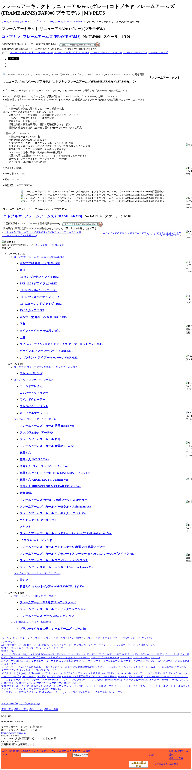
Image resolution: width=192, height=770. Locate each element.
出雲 (22, 337)
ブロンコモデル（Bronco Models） (105, 679)
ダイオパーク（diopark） (14, 673)
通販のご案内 (21, 709)
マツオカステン (34, 686)
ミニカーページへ (128, 645)
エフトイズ (126, 657)
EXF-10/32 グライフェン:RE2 (38, 283)
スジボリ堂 (168, 667)
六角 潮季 (26, 493)
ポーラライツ (11, 683)
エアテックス (65, 657)
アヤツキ (25, 526)
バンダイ (41, 676)
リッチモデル (97, 692)
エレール (145, 657)
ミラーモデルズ (94, 686)
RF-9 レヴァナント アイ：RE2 (39, 276)
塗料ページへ (8, 648)
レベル (108, 692)
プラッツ (81, 679)
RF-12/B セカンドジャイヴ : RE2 (41, 303)
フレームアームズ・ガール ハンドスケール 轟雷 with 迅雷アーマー (62, 546)
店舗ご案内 (7, 709)
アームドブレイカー (32, 386)
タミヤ (73, 673)
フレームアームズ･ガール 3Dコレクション (47, 615)
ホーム (5, 638)
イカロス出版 (172, 654)
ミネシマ (61, 686)
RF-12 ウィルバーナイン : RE (38, 290)
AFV (3, 645)
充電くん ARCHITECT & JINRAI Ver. (44, 479)
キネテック (52, 660)
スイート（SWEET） (149, 667)
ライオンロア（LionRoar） (40, 692)
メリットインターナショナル (129, 686)
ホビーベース (44, 683)
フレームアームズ (158, 52)
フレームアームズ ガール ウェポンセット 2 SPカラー (53, 499)
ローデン (118, 692)
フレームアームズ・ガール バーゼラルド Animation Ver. (55, 506)
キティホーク (38, 660)
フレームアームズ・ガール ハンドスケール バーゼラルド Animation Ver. (66, 533)
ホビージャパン (22, 596)
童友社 (96, 673)
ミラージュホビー (76, 686)
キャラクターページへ (106, 645)
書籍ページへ (8, 651)
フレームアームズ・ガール (41, 419)
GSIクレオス (53, 667)
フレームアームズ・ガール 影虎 (40, 439)
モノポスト (22, 689)
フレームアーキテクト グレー (106, 52)
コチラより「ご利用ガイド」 (50, 245)
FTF (117, 657)
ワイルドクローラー (32, 399)
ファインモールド (153, 676)
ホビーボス (58, 683)
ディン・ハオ (85, 673)
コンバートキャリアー (34, 392)
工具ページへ (23, 648)
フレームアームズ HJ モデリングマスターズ (48, 602)
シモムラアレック (128, 667)
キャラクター (19, 638)
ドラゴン (167, 673)
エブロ (136, 657)
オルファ (155, 657)
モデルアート (165, 686)
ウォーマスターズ (48, 657)
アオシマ (81, 654)
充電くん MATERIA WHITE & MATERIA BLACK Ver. (55, 472)
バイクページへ (65, 645)
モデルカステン (181, 686)
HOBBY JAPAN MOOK (44, 596)
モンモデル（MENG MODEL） (45, 689)
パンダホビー (54, 676)
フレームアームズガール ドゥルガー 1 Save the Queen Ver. (56, 567)
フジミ (72, 679)
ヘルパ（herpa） (160, 679)
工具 (69, 751)
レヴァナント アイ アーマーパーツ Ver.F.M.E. (49, 357)
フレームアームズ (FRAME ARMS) (52, 37)
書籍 (88, 751)
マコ (3, 686)
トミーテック (140, 673)
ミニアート (50, 686)
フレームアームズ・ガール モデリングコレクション (53, 609)
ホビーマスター (72, 683)
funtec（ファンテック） (175, 676)
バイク (32, 751)
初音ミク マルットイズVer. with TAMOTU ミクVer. (52, 586)
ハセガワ (6, 676)
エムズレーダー (9, 703)
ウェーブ (33, 657)
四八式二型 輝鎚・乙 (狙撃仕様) (40, 263)
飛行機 (11, 751)
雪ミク (24, 579)
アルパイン (141, 654)
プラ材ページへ (39, 648)
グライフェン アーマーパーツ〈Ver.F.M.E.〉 (48, 350)
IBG (42, 654)
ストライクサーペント (34, 406)
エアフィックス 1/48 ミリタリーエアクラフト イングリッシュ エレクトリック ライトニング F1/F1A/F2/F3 (142, 233)
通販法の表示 (51, 709)
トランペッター (181, 673)
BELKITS (146, 679)
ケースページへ (57, 648)
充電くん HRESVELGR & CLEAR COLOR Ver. (50, 486)
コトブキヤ (12, 216)
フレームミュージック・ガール (43, 573)
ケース (81, 751)
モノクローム (8, 689)
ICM (37, 654)
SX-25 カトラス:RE (32, 310)
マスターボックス (16, 686)
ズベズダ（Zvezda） (46, 670)
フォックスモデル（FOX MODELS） (41, 679)
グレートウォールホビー (104, 660)
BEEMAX (123, 676)
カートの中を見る (158, 764)
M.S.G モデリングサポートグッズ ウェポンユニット (54, 367)
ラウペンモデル (81, 692)
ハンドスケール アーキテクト (38, 520)
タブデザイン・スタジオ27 (55, 673)
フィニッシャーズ (10, 679)
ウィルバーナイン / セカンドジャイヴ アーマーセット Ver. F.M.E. (61, 344)
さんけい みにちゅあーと (32, 667)
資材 (74, 751)
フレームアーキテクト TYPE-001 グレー (31, 52)
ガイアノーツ (8, 660)
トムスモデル (155, 673)
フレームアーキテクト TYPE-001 (71, 52)
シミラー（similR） (108, 667)
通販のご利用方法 (178, 751)
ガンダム (56, 751)
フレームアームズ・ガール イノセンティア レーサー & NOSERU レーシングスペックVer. (77, 553)
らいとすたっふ (63, 692)
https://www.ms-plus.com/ (13, 733)
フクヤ (64, 679)
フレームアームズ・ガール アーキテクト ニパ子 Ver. (53, 513)
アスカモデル (116, 654)
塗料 (64, 751)
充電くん (25, 452)
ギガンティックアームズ (40, 379)
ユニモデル (7, 692)
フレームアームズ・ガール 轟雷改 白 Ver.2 (47, 445)
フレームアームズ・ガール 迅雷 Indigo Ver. (47, 425)
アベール (129, 654)
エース (111, 657)
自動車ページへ (47, 645)
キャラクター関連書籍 (39, 622)
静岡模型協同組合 (87, 667)
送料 (171, 754)
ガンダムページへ (83, 645)
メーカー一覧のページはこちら (18, 654)
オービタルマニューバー (35, 413)
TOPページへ (8, 641)
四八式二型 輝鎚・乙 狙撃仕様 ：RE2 (43, 317)
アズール (104, 654)
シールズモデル (68, 667)
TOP (4, 755)
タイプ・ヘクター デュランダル (40, 330)
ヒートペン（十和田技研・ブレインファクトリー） (89, 676)
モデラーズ (152, 686)
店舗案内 (173, 764)
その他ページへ (146, 645)
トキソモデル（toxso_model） (116, 673)
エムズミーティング (29, 703)
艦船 (17, 751)
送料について (36, 709)
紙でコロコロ (23, 660)
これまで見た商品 (138, 764)
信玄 (22, 323)
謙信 (22, 270)
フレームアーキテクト (135, 52)
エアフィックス (81, 657)
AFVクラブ (97, 657)
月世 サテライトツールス (131, 660)
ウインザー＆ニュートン (14, 657)
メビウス (108, 686)
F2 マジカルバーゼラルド (36, 540)
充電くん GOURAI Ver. (34, 459)
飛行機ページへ (15, 645)
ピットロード (136, 676)
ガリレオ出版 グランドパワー (75, 660)
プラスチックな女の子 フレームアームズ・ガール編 (53, 628)
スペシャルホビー (25, 670)
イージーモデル (155, 654)
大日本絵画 (20, 622)
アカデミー (93, 654)
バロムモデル (29, 676)
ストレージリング (31, 373)
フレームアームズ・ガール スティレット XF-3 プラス (54, 560)
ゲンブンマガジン (155, 660)
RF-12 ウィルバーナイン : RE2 (39, 296)
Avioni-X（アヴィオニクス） (60, 654)
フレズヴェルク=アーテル (36, 432)
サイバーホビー (9, 667)
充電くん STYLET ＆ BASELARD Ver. (44, 466)
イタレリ (184, 654)
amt (105, 657)
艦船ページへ (31, 645)
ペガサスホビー (132, 679)
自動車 (24, 751)
